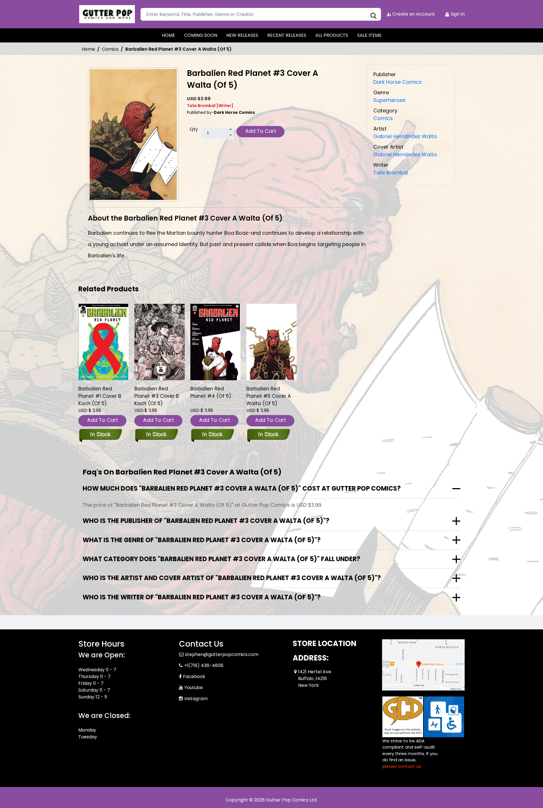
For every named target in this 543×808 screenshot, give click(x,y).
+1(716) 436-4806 (203, 665)
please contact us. (402, 766)
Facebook (194, 676)
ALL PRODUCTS (331, 35)
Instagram (196, 698)
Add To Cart (260, 130)
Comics (110, 49)
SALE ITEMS (369, 35)
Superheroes (389, 100)
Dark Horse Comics (397, 81)
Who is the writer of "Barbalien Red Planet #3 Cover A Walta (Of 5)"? (202, 597)
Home (88, 49)
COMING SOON (200, 35)
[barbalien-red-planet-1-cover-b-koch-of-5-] (103, 342)
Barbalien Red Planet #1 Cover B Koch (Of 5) (99, 396)
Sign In (457, 14)
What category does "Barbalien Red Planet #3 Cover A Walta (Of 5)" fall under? (221, 559)
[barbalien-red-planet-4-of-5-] (215, 342)
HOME (168, 35)
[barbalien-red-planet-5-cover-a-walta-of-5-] (271, 342)
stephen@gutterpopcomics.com (221, 654)
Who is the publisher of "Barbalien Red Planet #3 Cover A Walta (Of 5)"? (206, 520)
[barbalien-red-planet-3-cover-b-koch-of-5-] (159, 342)
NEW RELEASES (242, 35)
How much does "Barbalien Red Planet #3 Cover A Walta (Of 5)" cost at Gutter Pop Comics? (242, 488)
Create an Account (413, 14)
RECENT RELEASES (286, 35)
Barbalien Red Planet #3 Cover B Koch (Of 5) (156, 396)
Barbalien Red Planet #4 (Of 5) (210, 392)
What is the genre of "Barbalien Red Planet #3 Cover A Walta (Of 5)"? (202, 540)
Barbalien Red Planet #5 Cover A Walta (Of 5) (268, 396)
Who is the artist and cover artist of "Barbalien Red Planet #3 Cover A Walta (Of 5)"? (232, 578)
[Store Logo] (106, 14)
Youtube (193, 687)
